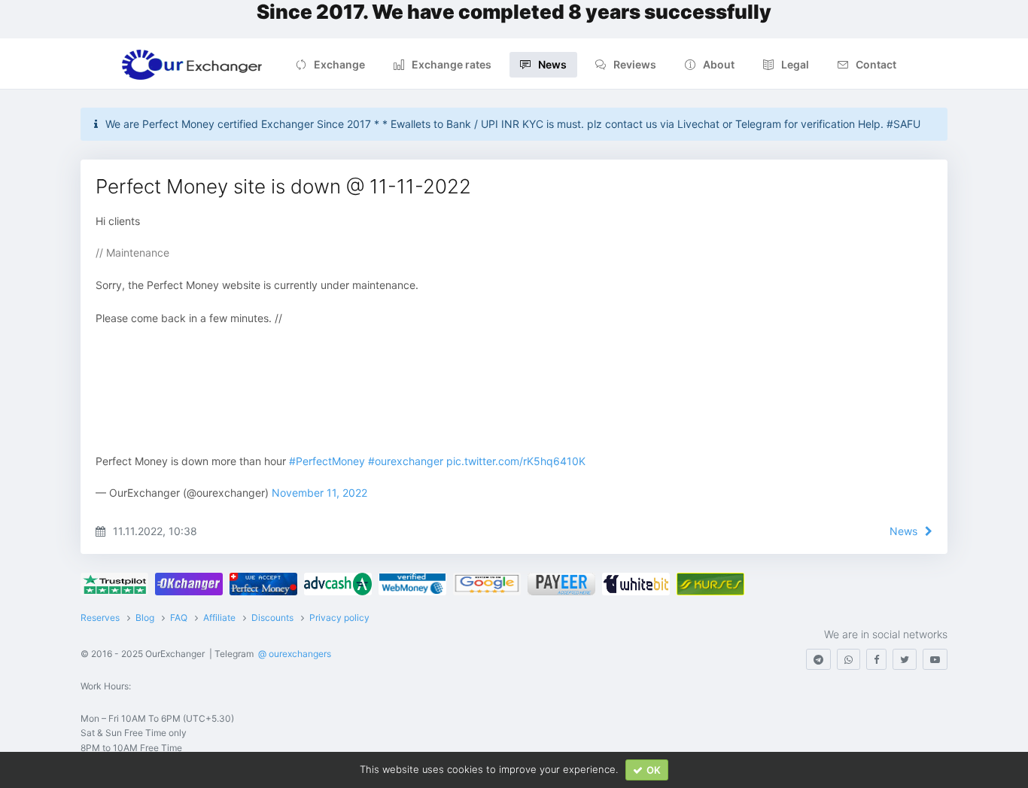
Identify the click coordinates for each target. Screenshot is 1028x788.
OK (653, 770)
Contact (876, 64)
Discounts (272, 617)
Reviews (634, 64)
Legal (795, 64)
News (552, 64)
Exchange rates (451, 64)
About (719, 64)
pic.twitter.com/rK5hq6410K (515, 461)
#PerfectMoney (327, 461)
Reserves (100, 617)
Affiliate (219, 617)
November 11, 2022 (319, 492)
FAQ (178, 617)
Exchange (339, 64)
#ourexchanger (405, 461)
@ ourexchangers (294, 653)
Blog (144, 617)
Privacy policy (339, 617)
